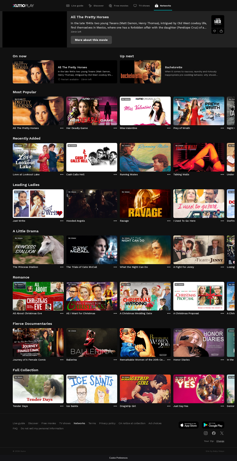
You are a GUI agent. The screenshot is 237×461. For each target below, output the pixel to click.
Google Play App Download (213, 425)
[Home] (23, 5)
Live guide (77, 5)
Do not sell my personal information (42, 428)
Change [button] (220, 441)
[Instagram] (205, 433)
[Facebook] (213, 433)
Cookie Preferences (118, 458)
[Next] (224, 110)
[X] (221, 433)
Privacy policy (107, 423)
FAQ (15, 428)
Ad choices (155, 423)
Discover (99, 5)
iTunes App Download (189, 425)
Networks (165, 5)
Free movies (121, 5)
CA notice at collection (132, 423)
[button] (91, 40)
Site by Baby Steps (215, 451)
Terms (92, 423)
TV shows (144, 5)
